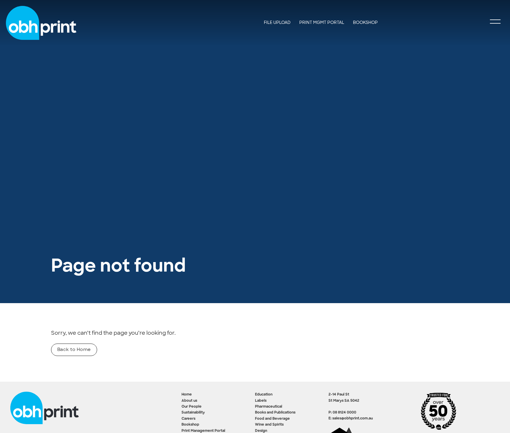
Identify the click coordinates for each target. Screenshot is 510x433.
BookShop (365, 22)
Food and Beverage (272, 419)
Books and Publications (275, 412)
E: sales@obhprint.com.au (350, 418)
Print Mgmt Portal (321, 22)
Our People (192, 407)
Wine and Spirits (269, 425)
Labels (261, 401)
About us (189, 401)
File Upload (277, 22)
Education (263, 394)
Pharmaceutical (268, 407)
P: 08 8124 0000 (342, 412)
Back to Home (74, 349)
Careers (188, 419)
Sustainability (193, 412)
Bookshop (190, 425)
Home (187, 394)
